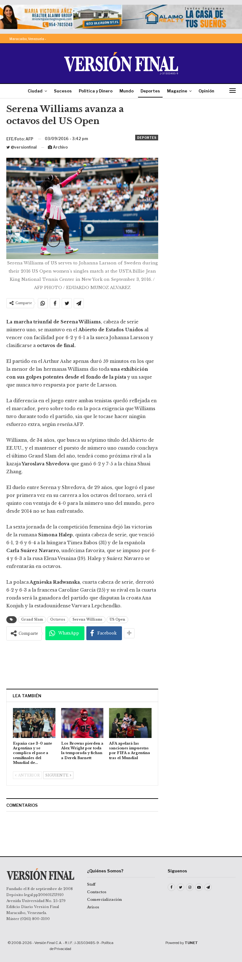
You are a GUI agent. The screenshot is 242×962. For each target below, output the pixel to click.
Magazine (177, 90)
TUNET (191, 943)
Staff (91, 884)
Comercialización (104, 899)
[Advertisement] (82, 664)
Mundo (126, 90)
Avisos (93, 907)
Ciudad (35, 90)
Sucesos (63, 90)
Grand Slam (32, 619)
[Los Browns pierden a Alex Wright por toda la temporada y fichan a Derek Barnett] (82, 723)
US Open (117, 619)
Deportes (150, 90)
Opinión (206, 90)
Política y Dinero (95, 90)
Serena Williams (87, 619)
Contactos (97, 892)
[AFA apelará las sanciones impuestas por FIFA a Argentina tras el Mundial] (130, 723)
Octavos (57, 619)
